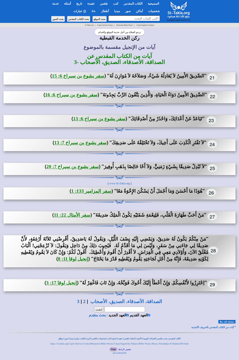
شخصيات (102, 339)
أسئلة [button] (67, 3)
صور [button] (128, 11)
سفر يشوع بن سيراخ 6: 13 (99, 118)
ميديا (71, 339)
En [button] (94, 11)
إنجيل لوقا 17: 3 (61, 282)
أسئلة (133, 339)
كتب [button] (115, 3)
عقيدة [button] (91, 3)
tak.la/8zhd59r (119, 353)
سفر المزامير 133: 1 (91, 191)
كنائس (94, 339)
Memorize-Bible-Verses (124, 25)
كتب (109, 339)
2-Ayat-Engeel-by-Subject (145, 25)
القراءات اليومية (149, 339)
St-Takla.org (89, 25)
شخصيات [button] (155, 11)
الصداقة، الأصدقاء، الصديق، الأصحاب (126, 301)
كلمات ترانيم (80, 339)
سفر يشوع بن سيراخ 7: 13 (80, 142)
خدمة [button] (55, 3)
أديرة (88, 339)
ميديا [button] (117, 11)
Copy (113, 349)
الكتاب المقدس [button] (133, 3)
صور (66, 339)
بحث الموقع (100, 19)
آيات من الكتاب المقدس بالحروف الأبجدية (212, 327)
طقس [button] (104, 3)
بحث (165, 339)
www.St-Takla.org (119, 183)
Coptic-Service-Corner (105, 25)
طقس (126, 339)
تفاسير (160, 339)
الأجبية (139, 339)
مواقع (61, 339)
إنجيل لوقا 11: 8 (73, 258)
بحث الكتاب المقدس (78, 19)
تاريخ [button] (79, 3)
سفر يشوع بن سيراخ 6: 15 (78, 75)
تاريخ (114, 339)
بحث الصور (58, 19)
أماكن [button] (139, 11)
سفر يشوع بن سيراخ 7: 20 (72, 166)
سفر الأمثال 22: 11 (72, 215)
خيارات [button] (78, 11)
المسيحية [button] (153, 3)
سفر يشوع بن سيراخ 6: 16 (71, 94)
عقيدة (120, 339)
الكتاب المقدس (175, 339)
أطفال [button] (105, 11)
